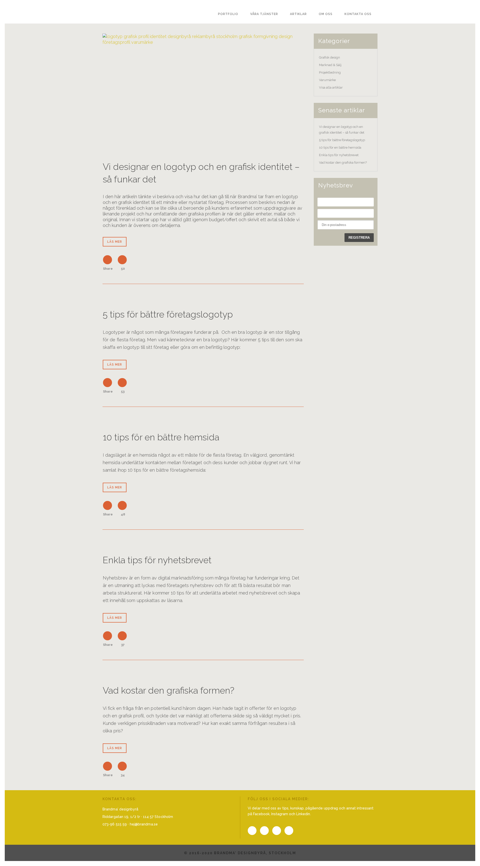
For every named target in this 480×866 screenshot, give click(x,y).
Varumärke (327, 80)
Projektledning (330, 72)
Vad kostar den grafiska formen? (168, 690)
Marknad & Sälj (330, 65)
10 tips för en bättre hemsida (161, 437)
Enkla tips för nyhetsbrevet (157, 560)
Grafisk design (329, 57)
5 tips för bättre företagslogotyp (168, 314)
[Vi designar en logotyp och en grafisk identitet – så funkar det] (203, 91)
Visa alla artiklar (331, 87)
